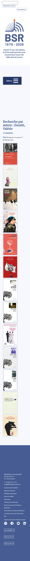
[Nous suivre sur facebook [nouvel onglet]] (12, 523)
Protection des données (11, 502)
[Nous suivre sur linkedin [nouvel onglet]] (24, 523)
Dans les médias (9, 496)
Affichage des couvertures (13, 137)
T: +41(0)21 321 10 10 (10, 482)
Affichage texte (8, 140)
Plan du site (8, 537)
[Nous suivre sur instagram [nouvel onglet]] (5, 523)
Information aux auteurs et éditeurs (14, 510)
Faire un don (8, 543)
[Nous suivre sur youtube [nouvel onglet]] (18, 523)
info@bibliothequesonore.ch (12, 484)
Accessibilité (8, 530)
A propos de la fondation (11, 488)
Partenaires (7, 499)
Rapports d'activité (9, 490)
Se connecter (21, 9)
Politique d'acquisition (10, 493)
